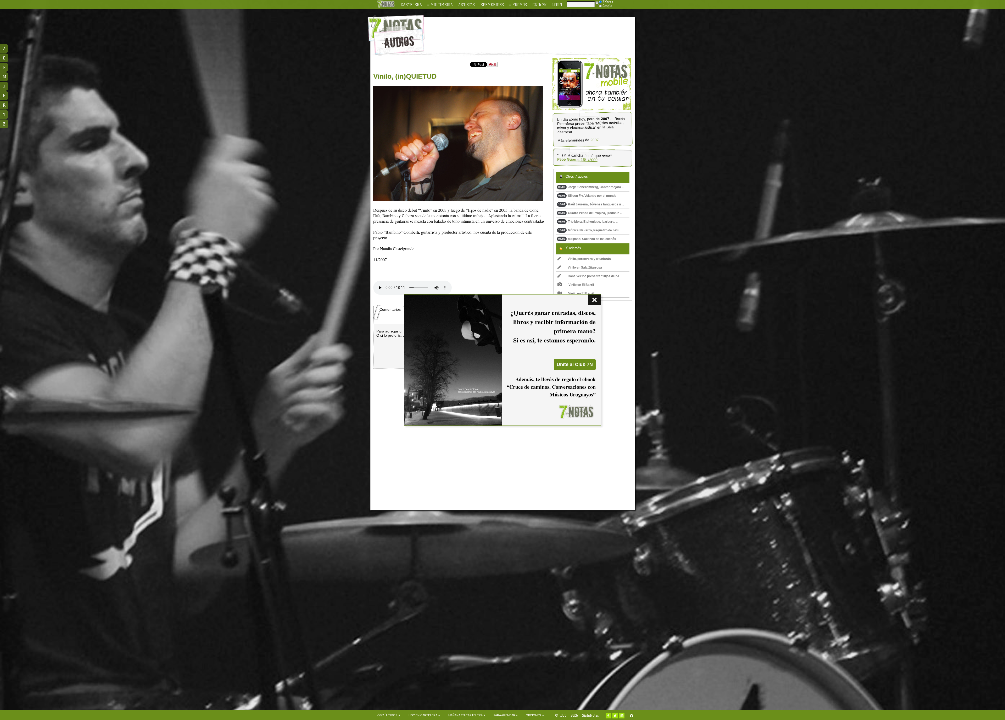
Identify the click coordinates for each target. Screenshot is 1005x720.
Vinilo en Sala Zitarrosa (585, 267)
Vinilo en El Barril (581, 285)
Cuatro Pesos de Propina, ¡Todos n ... (590, 213)
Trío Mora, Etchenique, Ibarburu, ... (588, 221)
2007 (594, 140)
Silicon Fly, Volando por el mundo (587, 196)
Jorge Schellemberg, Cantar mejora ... (591, 187)
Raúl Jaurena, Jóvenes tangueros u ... (591, 204)
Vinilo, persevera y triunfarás (589, 259)
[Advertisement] (536, 31)
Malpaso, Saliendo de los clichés (587, 239)
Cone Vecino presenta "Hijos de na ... (595, 276)
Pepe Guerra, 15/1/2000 (577, 159)
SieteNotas (590, 715)
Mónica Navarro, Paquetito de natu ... (590, 230)
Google (607, 6)
